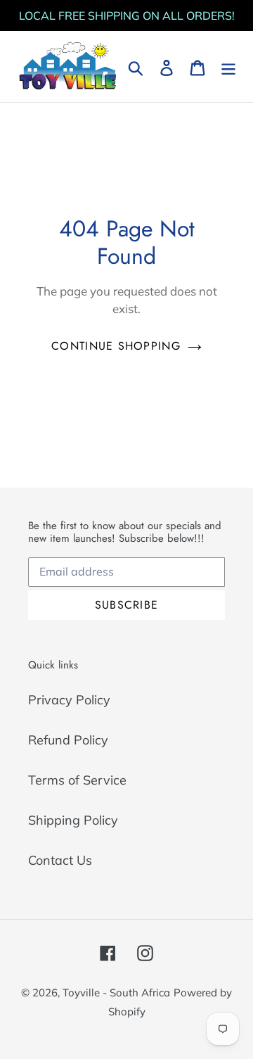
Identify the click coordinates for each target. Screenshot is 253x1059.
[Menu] (228, 66)
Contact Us (60, 860)
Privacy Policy (69, 700)
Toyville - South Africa (116, 992)
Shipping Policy (73, 820)
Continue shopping (116, 346)
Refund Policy (68, 740)
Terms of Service (77, 780)
